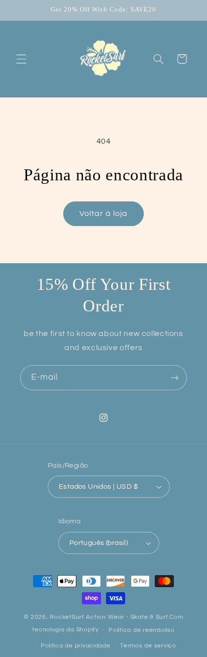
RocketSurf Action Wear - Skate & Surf (109, 617)
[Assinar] (174, 377)
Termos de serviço (148, 645)
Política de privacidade (76, 645)
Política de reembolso (141, 630)
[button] (21, 58)
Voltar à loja (103, 213)
